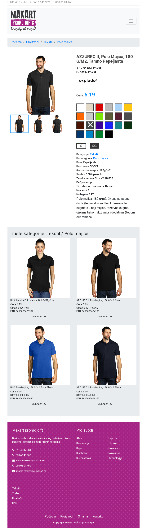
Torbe (15, 493)
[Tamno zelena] (128, 128)
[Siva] (109, 110)
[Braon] (80, 128)
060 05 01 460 (63, 2)
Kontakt (97, 516)
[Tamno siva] (128, 119)
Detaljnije (39, 316)
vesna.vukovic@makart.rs (30, 460)
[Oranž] (80, 119)
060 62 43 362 (41, 2)
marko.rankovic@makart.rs (31, 471)
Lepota (113, 438)
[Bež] (90, 110)
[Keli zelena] (99, 137)
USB (14, 503)
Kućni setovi (83, 458)
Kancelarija (83, 443)
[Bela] (80, 110)
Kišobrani (81, 453)
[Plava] (80, 137)
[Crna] (109, 137)
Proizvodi (32, 42)
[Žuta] (128, 110)
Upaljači (17, 498)
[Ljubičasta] (99, 128)
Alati (79, 438)
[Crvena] (99, 110)
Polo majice (65, 42)
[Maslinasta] (109, 119)
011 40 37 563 (18, 2)
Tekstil (47, 42)
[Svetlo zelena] (99, 119)
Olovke (113, 443)
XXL (94, 146)
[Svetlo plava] (118, 110)
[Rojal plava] (109, 128)
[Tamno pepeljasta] (90, 128)
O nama (83, 516)
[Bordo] (118, 119)
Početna (16, 42)
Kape (79, 448)
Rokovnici (114, 453)
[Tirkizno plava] (90, 137)
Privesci (113, 448)
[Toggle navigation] (131, 21)
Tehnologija (115, 458)
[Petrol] (118, 128)
